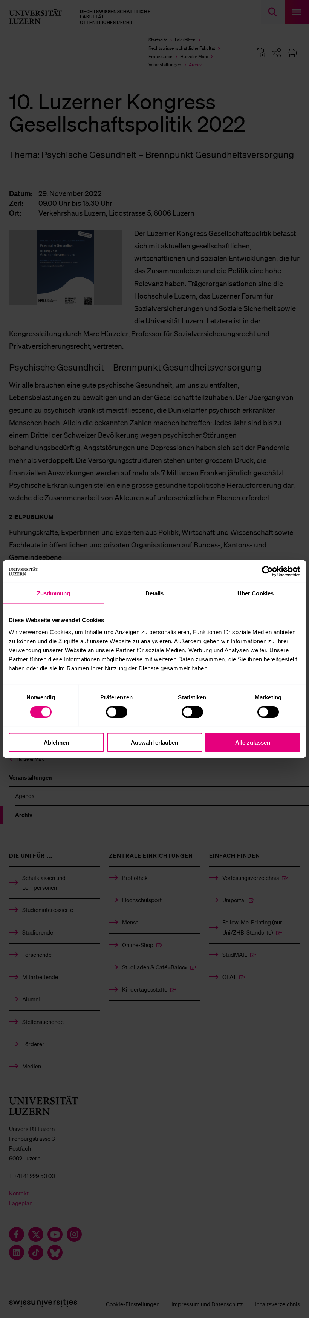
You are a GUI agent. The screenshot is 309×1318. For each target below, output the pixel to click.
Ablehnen (56, 742)
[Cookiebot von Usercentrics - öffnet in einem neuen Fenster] (267, 571)
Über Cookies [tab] (255, 593)
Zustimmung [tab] (53, 593)
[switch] (116, 712)
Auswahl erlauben (154, 742)
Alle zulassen (252, 742)
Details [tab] (154, 593)
